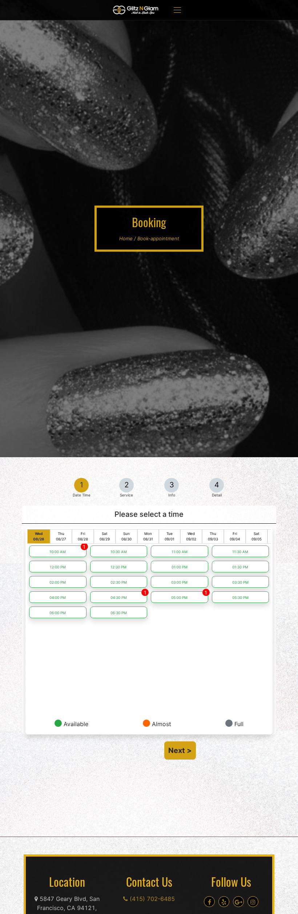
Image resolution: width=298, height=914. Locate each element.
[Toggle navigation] (177, 10)
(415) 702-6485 (151, 898)
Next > (180, 750)
